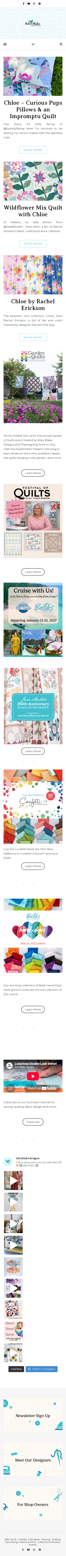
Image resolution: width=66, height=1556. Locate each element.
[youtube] (29, 3)
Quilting (56, 1539)
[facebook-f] (24, 3)
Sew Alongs (11, 1542)
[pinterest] (39, 3)
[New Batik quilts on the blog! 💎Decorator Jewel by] (13, 1223)
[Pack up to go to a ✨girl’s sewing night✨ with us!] (13, 1245)
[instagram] (34, 3)
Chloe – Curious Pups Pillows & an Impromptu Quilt (33, 109)
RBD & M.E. (11, 1539)
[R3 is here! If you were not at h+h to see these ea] (13, 1309)
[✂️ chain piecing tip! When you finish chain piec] (13, 1202)
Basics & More (28, 1542)
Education (34, 1539)
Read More (33, 149)
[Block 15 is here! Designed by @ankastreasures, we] (13, 1352)
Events (32, 1544)
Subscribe (33, 1122)
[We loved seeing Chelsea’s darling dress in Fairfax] (13, 1180)
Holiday (22, 1539)
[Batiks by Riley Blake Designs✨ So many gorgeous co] (13, 1288)
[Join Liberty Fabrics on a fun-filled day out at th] (13, 1266)
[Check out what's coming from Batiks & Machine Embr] (13, 1331)
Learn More (33, 473)
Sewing (46, 1539)
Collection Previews (48, 1542)
